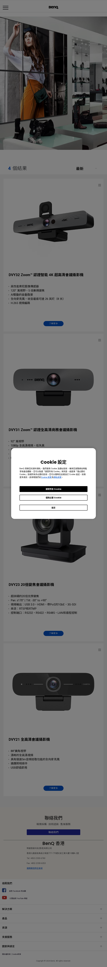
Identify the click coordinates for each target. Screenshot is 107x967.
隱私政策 (57, 477)
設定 (53, 507)
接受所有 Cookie (53, 489)
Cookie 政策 (46, 477)
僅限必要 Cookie (53, 497)
